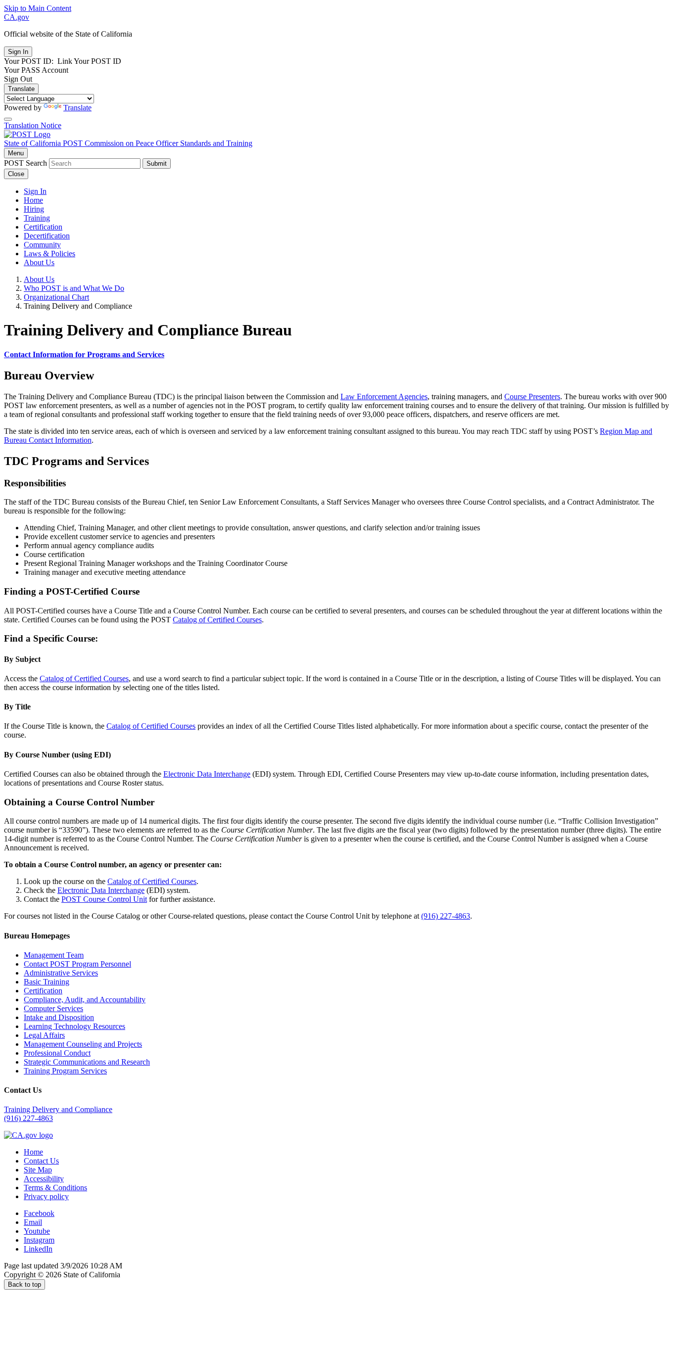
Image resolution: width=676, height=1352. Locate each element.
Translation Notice (32, 125)
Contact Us (41, 1161)
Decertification (47, 236)
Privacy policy (46, 1196)
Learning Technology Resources (74, 1026)
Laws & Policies (49, 253)
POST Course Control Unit (104, 899)
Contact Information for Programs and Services (84, 354)
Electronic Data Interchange (206, 774)
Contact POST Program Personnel (77, 964)
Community (42, 244)
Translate (21, 89)
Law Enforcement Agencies (384, 396)
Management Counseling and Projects (83, 1044)
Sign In (35, 191)
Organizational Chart (56, 297)
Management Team (54, 955)
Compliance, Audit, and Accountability (84, 999)
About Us (39, 262)
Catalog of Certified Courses (217, 619)
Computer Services (53, 1008)
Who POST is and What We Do (74, 288)
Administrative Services (61, 973)
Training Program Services (65, 1071)
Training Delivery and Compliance (58, 1109)
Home (33, 200)
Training (37, 218)
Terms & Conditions (55, 1187)
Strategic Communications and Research (87, 1062)
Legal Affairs (44, 1035)
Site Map (38, 1170)
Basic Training (46, 982)
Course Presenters (532, 396)
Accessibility (44, 1178)
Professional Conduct (57, 1053)
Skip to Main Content (37, 8)
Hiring (34, 209)
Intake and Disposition (59, 1017)
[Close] (8, 119)
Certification (43, 227)
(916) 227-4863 (445, 916)
